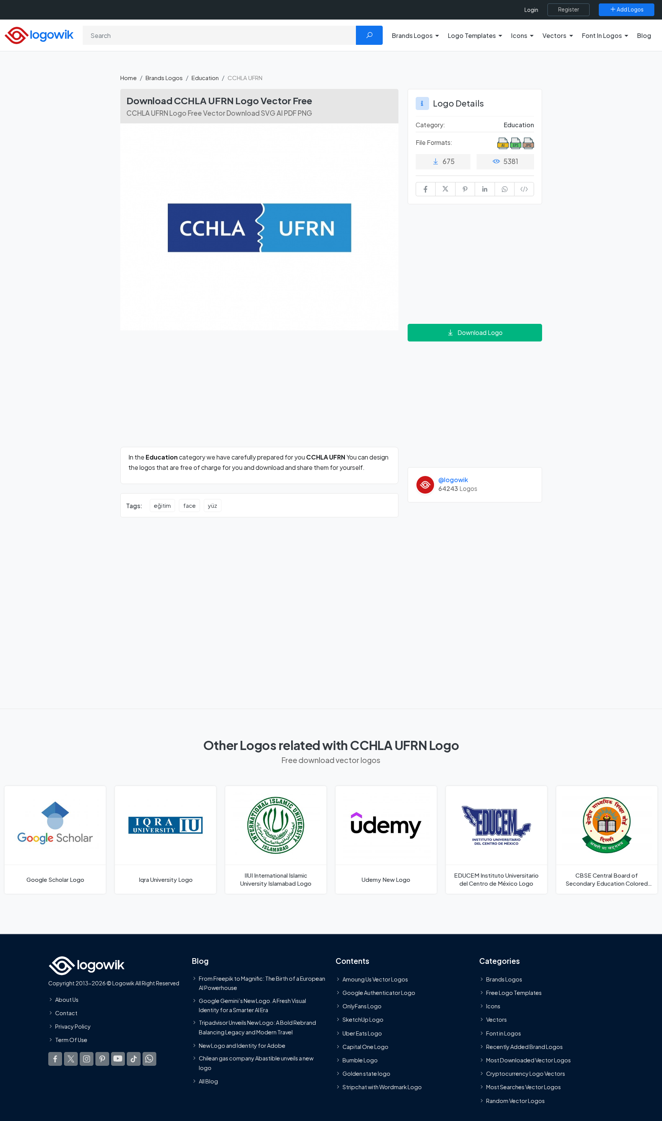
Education (205, 77)
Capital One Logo (365, 1046)
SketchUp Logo (362, 1019)
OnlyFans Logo (362, 1006)
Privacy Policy (73, 1026)
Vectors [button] (554, 35)
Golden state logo (366, 1073)
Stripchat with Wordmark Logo (382, 1086)
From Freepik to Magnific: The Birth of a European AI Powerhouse (262, 983)
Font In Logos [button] (602, 35)
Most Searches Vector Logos (523, 1086)
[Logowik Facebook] (55, 1058)
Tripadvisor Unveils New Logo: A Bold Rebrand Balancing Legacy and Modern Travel (257, 1027)
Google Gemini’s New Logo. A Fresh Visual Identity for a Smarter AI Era (252, 1005)
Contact (66, 1012)
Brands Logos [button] (412, 35)
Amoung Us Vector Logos (375, 978)
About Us (67, 999)
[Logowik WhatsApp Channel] (149, 1058)
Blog (644, 35)
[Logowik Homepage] (39, 34)
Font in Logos (503, 1032)
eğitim (162, 505)
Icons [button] (519, 35)
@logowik (453, 480)
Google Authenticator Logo (378, 992)
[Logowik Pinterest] (102, 1058)
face (189, 505)
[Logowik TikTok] (134, 1058)
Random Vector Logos (515, 1100)
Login (531, 10)
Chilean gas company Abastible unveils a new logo (256, 1063)
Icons (493, 1006)
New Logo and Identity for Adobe (242, 1045)
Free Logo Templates (514, 992)
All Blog (208, 1080)
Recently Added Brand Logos (524, 1046)
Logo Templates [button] (472, 35)
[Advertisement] (259, 393)
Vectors (496, 1019)
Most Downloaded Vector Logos (528, 1060)
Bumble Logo (360, 1060)
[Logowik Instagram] (86, 1058)
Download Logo (480, 332)
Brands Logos (164, 77)
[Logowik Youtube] (118, 1058)
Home (128, 77)
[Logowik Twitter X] (71, 1058)
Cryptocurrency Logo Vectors (525, 1073)
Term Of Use (71, 1039)
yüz (212, 505)
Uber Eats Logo (362, 1032)
